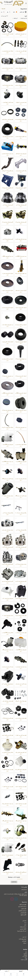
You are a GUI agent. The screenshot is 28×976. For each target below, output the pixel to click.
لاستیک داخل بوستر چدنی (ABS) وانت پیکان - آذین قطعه (7, 273)
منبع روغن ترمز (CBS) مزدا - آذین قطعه (7, 444)
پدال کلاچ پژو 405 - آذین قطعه (7, 170)
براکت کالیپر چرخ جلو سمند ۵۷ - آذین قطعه (20, 170)
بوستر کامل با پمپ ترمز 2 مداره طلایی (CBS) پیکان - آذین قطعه (7, 837)
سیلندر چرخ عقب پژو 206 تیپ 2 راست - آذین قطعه (20, 564)
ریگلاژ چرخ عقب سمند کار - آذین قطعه (20, 512)
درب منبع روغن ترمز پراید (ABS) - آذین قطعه (20, 427)
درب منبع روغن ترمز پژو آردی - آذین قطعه (20, 33)
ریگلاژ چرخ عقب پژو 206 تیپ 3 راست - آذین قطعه (7, 512)
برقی (25, 925)
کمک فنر (24, 921)
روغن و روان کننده (22, 939)
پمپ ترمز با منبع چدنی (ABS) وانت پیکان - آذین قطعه (7, 649)
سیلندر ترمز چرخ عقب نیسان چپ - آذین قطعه (7, 68)
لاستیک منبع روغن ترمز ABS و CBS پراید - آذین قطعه (20, 410)
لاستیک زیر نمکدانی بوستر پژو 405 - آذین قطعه (7, 358)
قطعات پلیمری (23, 929)
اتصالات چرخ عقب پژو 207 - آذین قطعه (20, 855)
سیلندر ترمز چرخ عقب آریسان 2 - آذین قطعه (7, 85)
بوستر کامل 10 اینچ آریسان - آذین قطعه (7, 102)
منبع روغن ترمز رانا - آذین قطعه (7, 855)
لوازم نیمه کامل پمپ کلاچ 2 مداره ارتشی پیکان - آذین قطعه (20, 735)
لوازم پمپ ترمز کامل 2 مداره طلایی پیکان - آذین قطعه (20, 803)
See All (3, 9)
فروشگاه (25, 955)
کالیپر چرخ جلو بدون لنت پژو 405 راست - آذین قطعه (7, 581)
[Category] (10, 974)
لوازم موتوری (23, 908)
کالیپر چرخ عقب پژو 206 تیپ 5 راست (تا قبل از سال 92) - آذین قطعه (20, 205)
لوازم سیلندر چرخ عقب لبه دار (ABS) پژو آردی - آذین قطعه (20, 119)
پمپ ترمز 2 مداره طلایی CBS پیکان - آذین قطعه (7, 820)
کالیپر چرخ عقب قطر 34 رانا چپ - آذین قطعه (7, 547)
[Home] (23, 974)
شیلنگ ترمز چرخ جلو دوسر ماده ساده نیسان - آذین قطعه (7, 51)
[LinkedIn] (16, 899)
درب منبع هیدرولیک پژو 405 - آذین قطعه (20, 358)
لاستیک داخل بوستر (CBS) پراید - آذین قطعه (20, 393)
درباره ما (25, 953)
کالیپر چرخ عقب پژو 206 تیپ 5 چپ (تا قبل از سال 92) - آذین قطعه (7, 205)
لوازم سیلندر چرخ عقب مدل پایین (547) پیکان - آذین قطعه (7, 701)
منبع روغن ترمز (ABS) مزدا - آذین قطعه (20, 461)
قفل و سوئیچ (23, 915)
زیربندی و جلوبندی (22, 910)
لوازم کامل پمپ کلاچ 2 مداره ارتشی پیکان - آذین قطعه (7, 735)
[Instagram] (12, 899)
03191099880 (24, 890)
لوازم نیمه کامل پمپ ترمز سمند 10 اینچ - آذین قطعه (7, 33)
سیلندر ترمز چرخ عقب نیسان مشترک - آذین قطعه (20, 85)
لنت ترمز (24, 937)
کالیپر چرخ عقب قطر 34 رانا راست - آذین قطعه (20, 547)
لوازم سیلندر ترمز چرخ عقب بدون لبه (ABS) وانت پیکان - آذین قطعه (20, 632)
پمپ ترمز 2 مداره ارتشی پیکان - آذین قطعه (7, 803)
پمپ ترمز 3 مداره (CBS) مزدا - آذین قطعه (7, 461)
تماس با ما (25, 956)
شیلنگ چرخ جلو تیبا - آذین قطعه (7, 427)
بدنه (25, 923)
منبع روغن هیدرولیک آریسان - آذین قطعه (20, 598)
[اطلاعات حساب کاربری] (4, 974)
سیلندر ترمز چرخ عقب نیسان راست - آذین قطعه (20, 68)
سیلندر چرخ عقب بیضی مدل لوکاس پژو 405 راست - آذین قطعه (7, 530)
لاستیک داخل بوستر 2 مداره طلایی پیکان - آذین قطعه (20, 307)
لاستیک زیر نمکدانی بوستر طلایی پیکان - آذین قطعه (20, 324)
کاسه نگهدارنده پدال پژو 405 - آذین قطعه (7, 187)
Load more (14, 882)
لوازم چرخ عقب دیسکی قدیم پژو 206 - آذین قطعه (7, 119)
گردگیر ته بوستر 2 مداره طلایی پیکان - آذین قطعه (20, 290)
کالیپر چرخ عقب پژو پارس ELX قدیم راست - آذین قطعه (20, 222)
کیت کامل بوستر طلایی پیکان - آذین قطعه (20, 752)
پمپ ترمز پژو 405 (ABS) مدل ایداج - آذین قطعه (20, 256)
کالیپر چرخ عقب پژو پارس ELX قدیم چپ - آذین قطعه (7, 222)
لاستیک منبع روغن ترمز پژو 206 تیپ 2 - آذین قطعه (20, 341)
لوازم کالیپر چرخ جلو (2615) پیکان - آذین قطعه (7, 718)
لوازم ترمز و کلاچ (23, 904)
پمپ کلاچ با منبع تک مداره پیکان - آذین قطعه (20, 136)
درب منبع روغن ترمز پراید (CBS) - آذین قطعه (7, 410)
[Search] (17, 974)
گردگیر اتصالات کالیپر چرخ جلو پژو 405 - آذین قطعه (7, 341)
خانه (26, 952)
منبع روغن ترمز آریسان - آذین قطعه (7, 598)
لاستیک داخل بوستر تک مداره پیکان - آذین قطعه (7, 307)
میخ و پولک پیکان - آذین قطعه (20, 701)
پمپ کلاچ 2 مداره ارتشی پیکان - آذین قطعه (20, 273)
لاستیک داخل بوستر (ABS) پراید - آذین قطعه (7, 393)
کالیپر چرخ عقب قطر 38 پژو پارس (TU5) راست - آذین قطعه (7, 564)
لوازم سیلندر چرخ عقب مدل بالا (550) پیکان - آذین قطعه (20, 718)
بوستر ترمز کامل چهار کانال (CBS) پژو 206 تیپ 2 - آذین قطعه (20, 239)
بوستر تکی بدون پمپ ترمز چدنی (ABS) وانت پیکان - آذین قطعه (7, 666)
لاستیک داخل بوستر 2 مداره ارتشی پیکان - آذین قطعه (7, 290)
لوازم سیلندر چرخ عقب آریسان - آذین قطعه (20, 615)
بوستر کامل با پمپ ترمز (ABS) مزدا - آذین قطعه (20, 495)
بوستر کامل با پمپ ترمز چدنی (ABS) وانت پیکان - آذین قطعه (20, 683)
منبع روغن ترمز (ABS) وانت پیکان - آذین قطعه (20, 649)
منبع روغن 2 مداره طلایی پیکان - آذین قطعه (20, 769)
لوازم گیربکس (23, 913)
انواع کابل (24, 941)
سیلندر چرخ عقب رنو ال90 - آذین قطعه (7, 495)
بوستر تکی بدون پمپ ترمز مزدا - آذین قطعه (20, 478)
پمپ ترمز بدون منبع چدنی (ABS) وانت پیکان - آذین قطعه (20, 666)
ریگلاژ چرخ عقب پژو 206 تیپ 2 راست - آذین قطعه (20, 530)
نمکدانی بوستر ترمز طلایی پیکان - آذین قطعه (7, 752)
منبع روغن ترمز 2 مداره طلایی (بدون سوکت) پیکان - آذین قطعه (20, 153)
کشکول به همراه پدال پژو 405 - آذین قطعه (20, 187)
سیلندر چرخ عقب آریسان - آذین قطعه (7, 615)
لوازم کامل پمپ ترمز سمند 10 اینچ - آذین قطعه (20, 51)
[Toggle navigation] (26, 3)
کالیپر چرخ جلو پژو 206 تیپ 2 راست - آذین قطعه (7, 239)
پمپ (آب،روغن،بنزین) (21, 931)
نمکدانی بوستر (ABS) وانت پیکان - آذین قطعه (7, 632)
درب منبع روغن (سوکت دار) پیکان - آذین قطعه (7, 324)
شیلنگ (24, 943)
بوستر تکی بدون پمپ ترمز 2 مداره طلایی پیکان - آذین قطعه (20, 837)
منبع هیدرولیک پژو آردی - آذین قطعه (7, 683)
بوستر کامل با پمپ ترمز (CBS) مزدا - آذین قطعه (7, 478)
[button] (6, 971)
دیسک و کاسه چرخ (22, 906)
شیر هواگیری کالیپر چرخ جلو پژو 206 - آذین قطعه (20, 872)
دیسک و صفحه (23, 927)
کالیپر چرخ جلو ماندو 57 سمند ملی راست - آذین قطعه (20, 581)
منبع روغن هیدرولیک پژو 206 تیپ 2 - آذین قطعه (7, 872)
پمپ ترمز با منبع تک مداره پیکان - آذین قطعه (7, 153)
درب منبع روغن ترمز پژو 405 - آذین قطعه (7, 376)
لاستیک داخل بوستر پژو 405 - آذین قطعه (20, 376)
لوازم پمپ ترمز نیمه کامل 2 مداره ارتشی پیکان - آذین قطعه (7, 769)
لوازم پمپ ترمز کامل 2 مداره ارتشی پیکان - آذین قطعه (20, 786)
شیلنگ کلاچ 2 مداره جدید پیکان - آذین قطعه (20, 444)
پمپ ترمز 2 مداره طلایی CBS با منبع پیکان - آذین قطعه (20, 820)
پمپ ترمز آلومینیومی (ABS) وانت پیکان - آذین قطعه (7, 256)
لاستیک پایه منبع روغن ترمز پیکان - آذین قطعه (7, 136)
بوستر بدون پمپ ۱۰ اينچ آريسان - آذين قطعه (20, 102)
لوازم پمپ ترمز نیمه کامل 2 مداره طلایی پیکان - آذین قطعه (7, 786)
